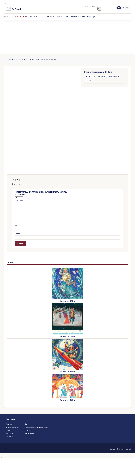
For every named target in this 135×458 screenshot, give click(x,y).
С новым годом (34, 59)
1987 (88, 80)
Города (8, 430)
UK (123, 7)
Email (17, 234)
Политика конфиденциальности (36, 427)
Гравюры (33, 17)
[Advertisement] (67, 36)
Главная (7, 17)
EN (127, 7)
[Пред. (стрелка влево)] (1, 457)
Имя (17, 225)
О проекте (9, 433)
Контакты (50, 17)
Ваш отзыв (19, 200)
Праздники (24, 59)
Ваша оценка (20, 195)
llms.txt (27, 430)
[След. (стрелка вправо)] (3, 457)
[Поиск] (99, 9)
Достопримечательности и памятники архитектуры (76, 17)
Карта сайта (29, 433)
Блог (41, 17)
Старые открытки (13, 59)
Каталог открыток (20, 17)
